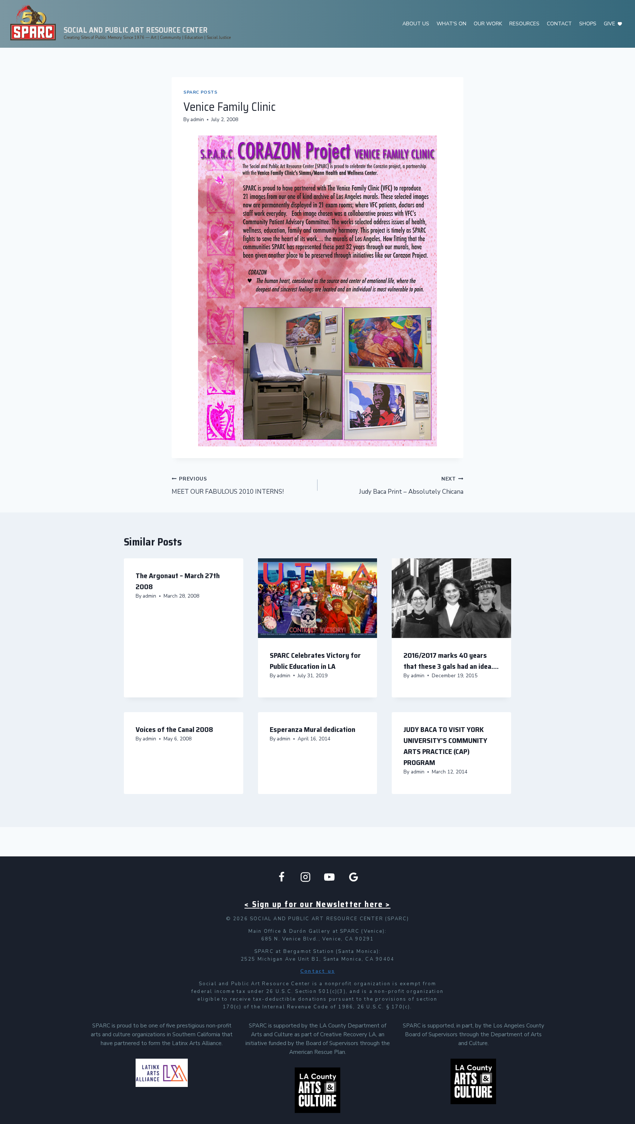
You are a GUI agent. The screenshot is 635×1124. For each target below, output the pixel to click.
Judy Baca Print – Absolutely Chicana (411, 485)
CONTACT (559, 23)
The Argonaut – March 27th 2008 (178, 581)
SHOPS (587, 23)
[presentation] (317, 598)
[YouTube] (329, 877)
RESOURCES (524, 23)
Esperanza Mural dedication (312, 729)
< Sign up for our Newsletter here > (317, 904)
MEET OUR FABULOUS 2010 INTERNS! (228, 485)
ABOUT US (415, 23)
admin (197, 119)
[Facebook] (281, 877)
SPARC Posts (200, 92)
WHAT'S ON (451, 23)
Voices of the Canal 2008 (174, 729)
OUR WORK (488, 23)
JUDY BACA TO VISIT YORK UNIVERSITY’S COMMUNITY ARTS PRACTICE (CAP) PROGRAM (445, 746)
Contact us (317, 971)
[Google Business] (353, 877)
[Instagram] (305, 877)
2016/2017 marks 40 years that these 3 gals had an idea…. (451, 660)
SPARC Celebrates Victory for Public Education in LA (315, 660)
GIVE (609, 23)
